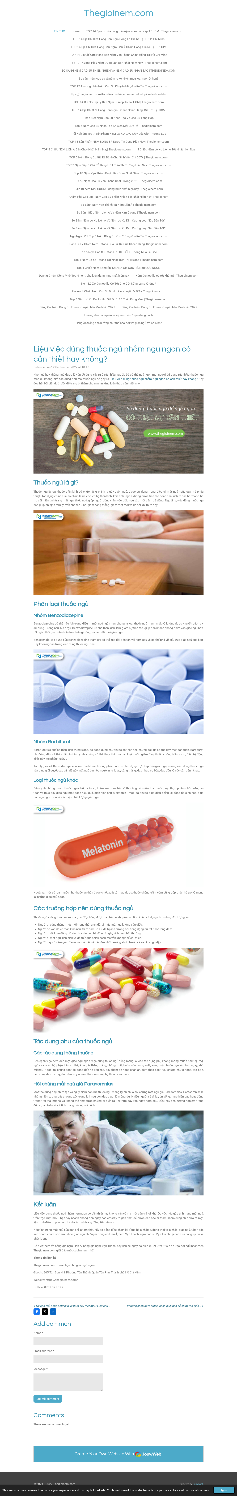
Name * (38, 1333)
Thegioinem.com (118, 13)
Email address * (43, 1351)
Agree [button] (224, 1490)
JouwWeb (198, 1484)
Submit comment (47, 1398)
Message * (40, 1369)
